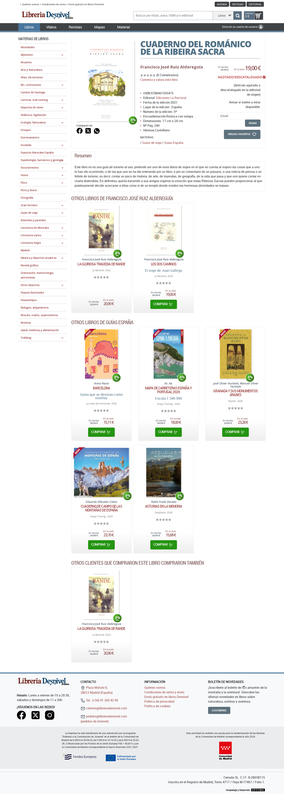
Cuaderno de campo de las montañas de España (101, 508)
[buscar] (237, 15)
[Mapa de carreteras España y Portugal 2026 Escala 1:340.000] (168, 354)
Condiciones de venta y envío (164, 692)
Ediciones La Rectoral (171, 98)
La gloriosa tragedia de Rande (101, 264)
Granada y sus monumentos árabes (235, 393)
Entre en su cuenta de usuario (240, 27)
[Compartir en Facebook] (80, 130)
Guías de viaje (152, 143)
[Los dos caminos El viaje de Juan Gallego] (163, 230)
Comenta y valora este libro (159, 80)
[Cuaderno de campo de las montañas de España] (101, 472)
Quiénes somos (30, 4)
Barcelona (101, 388)
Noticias (237, 4)
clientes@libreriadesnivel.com (106, 708)
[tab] (83, 156)
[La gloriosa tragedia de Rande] (101, 230)
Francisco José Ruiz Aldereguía (171, 67)
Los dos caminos (164, 264)
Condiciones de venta (54, 4)
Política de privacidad (159, 701)
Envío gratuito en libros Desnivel (86, 4)
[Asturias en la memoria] (163, 472)
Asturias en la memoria (163, 506)
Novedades (28, 47)
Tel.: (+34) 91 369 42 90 (101, 700)
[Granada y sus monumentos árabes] (236, 354)
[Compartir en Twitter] (88, 130)
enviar (253, 123)
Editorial (255, 4)
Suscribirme (219, 710)
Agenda (222, 4)
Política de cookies (157, 706)
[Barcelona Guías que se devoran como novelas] (101, 354)
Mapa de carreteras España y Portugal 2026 (168, 390)
